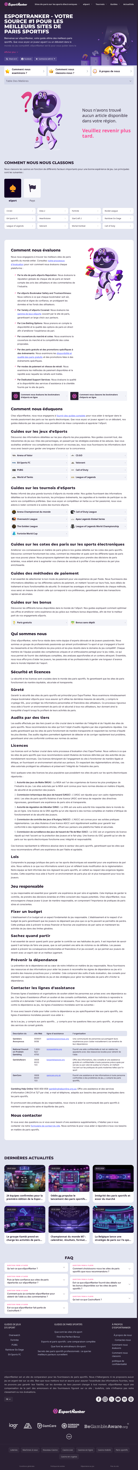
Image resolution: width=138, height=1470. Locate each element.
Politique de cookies (57, 1466)
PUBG (14, 1344)
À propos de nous (122, 1335)
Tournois (100, 4)
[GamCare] (46, 1425)
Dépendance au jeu (87, 1466)
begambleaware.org (56, 1060)
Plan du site (114, 1466)
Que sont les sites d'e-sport (68, 1331)
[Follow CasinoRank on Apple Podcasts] (130, 1399)
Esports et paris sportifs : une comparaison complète (68, 1341)
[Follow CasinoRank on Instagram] (104, 1399)
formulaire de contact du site (45, 1125)
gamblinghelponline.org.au (63, 1088)
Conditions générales (26, 1466)
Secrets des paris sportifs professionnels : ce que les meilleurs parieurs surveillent (64, 1353)
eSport (86, 4)
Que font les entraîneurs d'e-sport (67, 1346)
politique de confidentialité (118, 1362)
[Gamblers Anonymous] (27, 1425)
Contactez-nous (122, 1339)
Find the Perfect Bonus (67, 1336)
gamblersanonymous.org (58, 1039)
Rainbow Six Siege (14, 1349)
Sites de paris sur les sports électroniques (56, 4)
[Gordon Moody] (70, 1425)
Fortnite (14, 1339)
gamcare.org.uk (54, 1075)
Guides (113, 4)
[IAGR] (13, 1425)
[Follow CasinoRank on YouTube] (117, 1399)
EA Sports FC (14, 1354)
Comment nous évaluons (119, 1346)
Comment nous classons (119, 1354)
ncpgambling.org (54, 1049)
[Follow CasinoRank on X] (110, 1399)
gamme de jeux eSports (29, 313)
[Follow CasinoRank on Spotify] (123, 1399)
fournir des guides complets (71, 415)
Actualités (128, 4)
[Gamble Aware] (106, 1425)
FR (7, 1399)
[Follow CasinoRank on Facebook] (97, 1399)
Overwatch (14, 1335)
